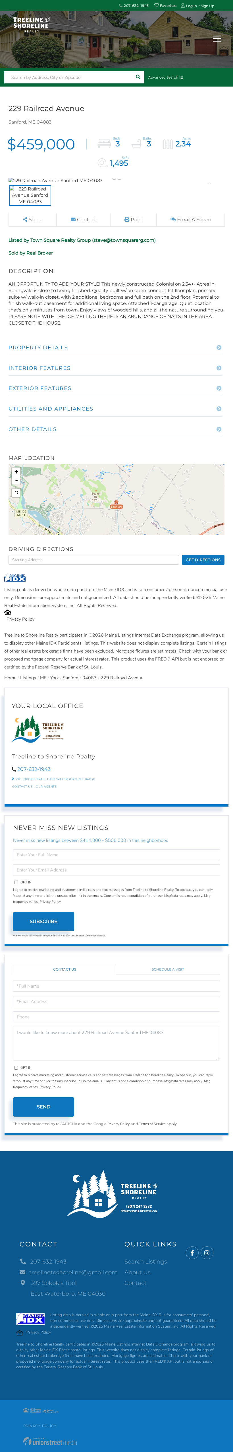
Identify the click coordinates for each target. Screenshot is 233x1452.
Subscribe (43, 921)
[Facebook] (192, 1253)
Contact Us (22, 786)
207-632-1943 (136, 5)
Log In (191, 6)
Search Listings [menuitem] (145, 1261)
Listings (28, 678)
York (54, 678)
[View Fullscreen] (16, 493)
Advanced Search (163, 77)
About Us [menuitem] (137, 1272)
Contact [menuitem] (135, 1282)
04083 (89, 678)
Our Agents (46, 786)
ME (43, 678)
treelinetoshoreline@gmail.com (73, 1272)
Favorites (168, 5)
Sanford (70, 678)
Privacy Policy (20, 619)
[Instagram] (207, 1253)
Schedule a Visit (168, 969)
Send (43, 1106)
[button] (138, 77)
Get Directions (203, 559)
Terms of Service (152, 1124)
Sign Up (207, 6)
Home (10, 678)
